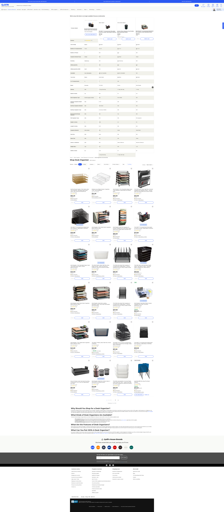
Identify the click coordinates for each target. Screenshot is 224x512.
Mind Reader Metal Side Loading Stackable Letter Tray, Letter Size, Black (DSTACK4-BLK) (101, 304)
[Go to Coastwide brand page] (98, 448)
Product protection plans (97, 488)
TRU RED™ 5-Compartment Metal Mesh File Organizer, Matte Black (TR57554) (80, 228)
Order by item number (116, 477)
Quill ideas (94, 490)
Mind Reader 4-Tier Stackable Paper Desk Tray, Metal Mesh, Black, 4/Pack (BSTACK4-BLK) (80, 266)
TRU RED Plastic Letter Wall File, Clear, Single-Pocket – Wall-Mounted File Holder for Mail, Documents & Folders (100, 266)
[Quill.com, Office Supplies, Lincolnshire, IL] (74, 501)
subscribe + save (37, 9)
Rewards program (95, 473)
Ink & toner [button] (79, 9)
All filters (130, 164)
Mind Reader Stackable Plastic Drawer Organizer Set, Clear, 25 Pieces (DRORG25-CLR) (143, 304)
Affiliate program (95, 492)
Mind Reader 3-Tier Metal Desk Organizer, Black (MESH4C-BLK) (80, 343)
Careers (134, 477)
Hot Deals (19, 9)
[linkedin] (110, 465)
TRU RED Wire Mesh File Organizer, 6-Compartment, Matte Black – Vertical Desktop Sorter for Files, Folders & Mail (122, 304)
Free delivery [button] (74, 199)
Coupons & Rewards (12, 9)
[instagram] (107, 465)
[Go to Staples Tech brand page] (120, 448)
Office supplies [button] (54, 9)
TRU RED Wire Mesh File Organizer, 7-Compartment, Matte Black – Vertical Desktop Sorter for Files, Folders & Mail (122, 266)
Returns (72, 473)
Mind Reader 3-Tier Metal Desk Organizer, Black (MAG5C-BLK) (101, 228)
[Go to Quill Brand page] (92, 448)
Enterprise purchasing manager (98, 484)
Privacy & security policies (76, 484)
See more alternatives (91, 34)
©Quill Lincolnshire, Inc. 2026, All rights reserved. (86, 502)
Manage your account (75, 475)
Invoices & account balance (76, 477)
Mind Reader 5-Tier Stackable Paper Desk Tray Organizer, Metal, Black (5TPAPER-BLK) (122, 190)
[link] (89, 168)
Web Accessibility (136, 479)
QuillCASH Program (95, 475)
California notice (107, 506)
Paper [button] (85, 9)
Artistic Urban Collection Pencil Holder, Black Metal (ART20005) (125, 32)
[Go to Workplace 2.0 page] (131, 448)
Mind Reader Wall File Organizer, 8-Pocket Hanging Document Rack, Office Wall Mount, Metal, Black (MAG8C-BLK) (122, 228)
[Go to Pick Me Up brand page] (103, 448)
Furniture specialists (96, 486)
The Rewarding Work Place (138, 475)
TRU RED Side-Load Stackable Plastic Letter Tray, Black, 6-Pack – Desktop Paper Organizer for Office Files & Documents (142, 266)
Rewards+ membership (96, 471)
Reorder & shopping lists (117, 471)
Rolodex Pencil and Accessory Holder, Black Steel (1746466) (90, 29)
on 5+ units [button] (98, 350)
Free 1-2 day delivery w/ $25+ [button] (141, 236)
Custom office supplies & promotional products (101, 481)
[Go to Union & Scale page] (126, 448)
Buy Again (24, 9)
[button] (197, 5)
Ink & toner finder (115, 473)
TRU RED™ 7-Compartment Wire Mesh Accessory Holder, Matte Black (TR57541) (107, 32)
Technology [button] (91, 9)
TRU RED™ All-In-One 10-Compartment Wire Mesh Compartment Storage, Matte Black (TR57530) (122, 343)
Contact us (73, 486)
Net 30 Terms (94, 479)
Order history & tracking (76, 471)
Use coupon (124, 457)
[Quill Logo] (5, 4)
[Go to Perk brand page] (109, 448)
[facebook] (113, 465)
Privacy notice (99, 506)
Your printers (114, 475)
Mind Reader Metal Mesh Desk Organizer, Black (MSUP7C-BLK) (80, 304)
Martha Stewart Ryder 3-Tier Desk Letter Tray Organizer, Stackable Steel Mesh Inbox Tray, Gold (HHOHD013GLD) (80, 190)
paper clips (95, 433)
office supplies (150, 411)
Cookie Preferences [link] (115, 506)
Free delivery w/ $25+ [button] (97, 197)
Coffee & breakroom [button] (64, 9)
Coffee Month (30, 9)
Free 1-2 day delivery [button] (118, 199)
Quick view (79, 184)
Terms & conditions (92, 506)
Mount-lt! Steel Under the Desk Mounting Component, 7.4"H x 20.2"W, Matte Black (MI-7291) (80, 382)
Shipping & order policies (76, 481)
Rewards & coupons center (117, 479)
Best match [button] (149, 164)
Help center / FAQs (75, 479)
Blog (134, 473)
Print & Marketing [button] (45, 9)
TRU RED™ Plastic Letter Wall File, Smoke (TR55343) (101, 343)
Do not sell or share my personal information (128, 506)
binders (99, 433)
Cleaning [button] (73, 9)
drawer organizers (105, 433)
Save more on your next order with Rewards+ (37, 1)
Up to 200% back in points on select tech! (111, 1)
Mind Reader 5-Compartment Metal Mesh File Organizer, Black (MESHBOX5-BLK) (144, 32)
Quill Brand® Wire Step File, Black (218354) (142, 382)
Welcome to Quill (136, 471)
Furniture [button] (98, 9)
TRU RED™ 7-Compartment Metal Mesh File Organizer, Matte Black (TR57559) (143, 343)
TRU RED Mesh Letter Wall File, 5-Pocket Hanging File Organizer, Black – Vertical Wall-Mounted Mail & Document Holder (143, 190)
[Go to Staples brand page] (115, 448)
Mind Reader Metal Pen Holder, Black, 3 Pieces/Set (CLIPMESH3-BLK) (101, 382)
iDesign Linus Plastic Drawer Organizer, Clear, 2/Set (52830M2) (101, 190)
